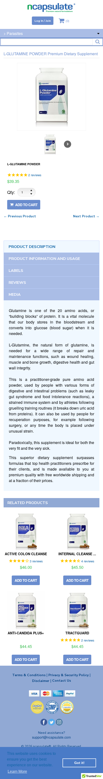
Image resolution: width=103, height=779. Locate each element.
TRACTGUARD (77, 633)
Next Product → (86, 216)
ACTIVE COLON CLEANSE (26, 553)
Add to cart (25, 204)
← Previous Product (20, 216)
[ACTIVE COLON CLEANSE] (26, 531)
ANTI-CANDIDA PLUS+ (26, 633)
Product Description (32, 246)
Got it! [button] (79, 763)
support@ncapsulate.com (51, 737)
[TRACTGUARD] (77, 610)
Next (67, 144)
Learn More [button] (17, 771)
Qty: (11, 192)
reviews (17, 282)
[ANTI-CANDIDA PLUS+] (26, 610)
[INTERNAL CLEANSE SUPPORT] (77, 531)
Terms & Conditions (29, 675)
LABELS (16, 270)
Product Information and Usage (44, 258)
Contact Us (61, 681)
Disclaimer (41, 681)
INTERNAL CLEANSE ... (77, 553)
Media (15, 294)
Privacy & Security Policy (69, 675)
